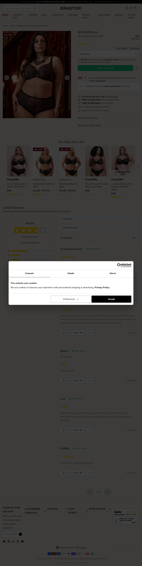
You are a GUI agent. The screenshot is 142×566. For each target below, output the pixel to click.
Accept (111, 299)
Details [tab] (71, 273)
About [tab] (113, 273)
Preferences (69, 299)
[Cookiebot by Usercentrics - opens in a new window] (119, 265)
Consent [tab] (29, 273)
